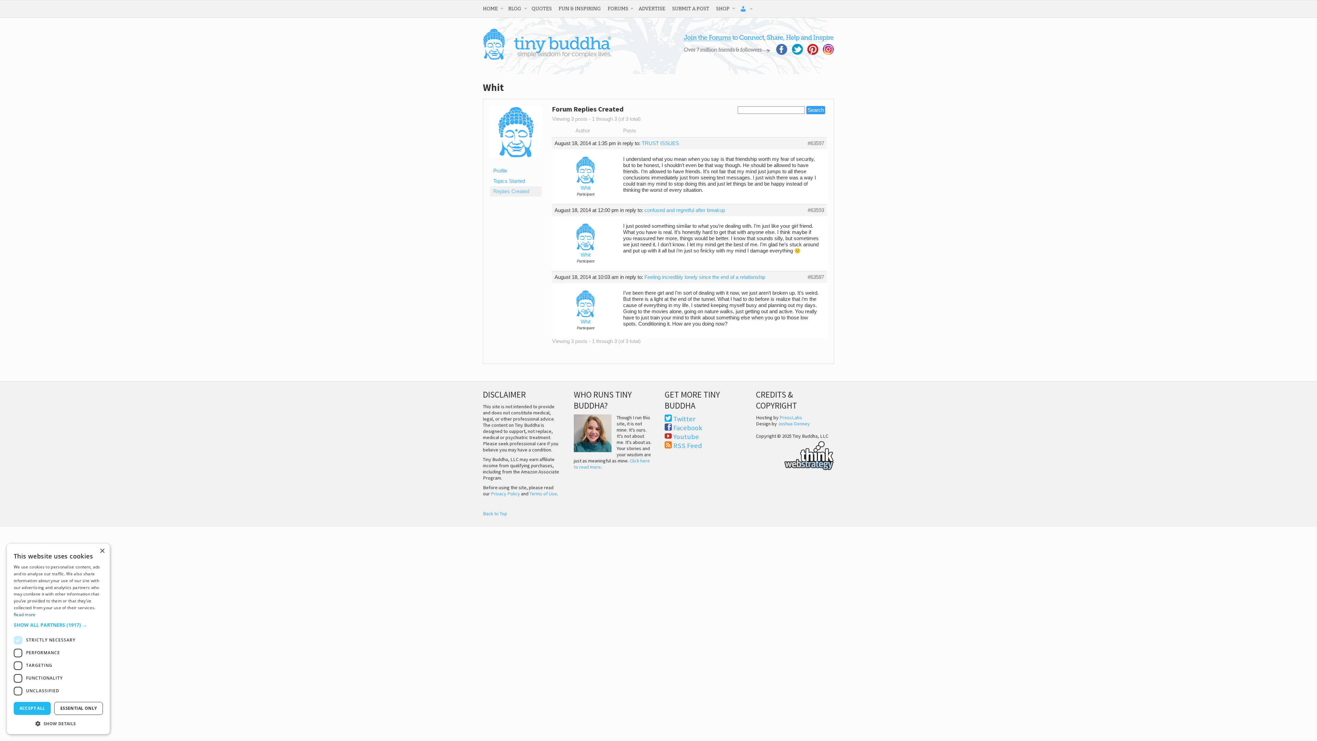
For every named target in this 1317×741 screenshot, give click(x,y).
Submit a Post (690, 8)
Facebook (687, 427)
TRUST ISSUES (660, 143)
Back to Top (495, 513)
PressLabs (791, 417)
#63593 (816, 210)
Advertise (652, 8)
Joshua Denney (794, 424)
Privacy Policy (505, 494)
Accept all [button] (32, 708)
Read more (25, 615)
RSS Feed (687, 445)
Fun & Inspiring (580, 8)
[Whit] (516, 162)
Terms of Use (543, 494)
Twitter (684, 418)
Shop (722, 8)
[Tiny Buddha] (547, 58)
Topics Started (509, 181)
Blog (514, 8)
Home (490, 8)
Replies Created (511, 191)
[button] (58, 625)
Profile (500, 171)
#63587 (816, 277)
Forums (618, 8)
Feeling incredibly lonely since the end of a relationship (704, 277)
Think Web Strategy (795, 454)
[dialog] (58, 639)
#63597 (816, 143)
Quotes (542, 8)
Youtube (686, 436)
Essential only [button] (78, 708)
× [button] (102, 551)
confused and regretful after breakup (684, 210)
